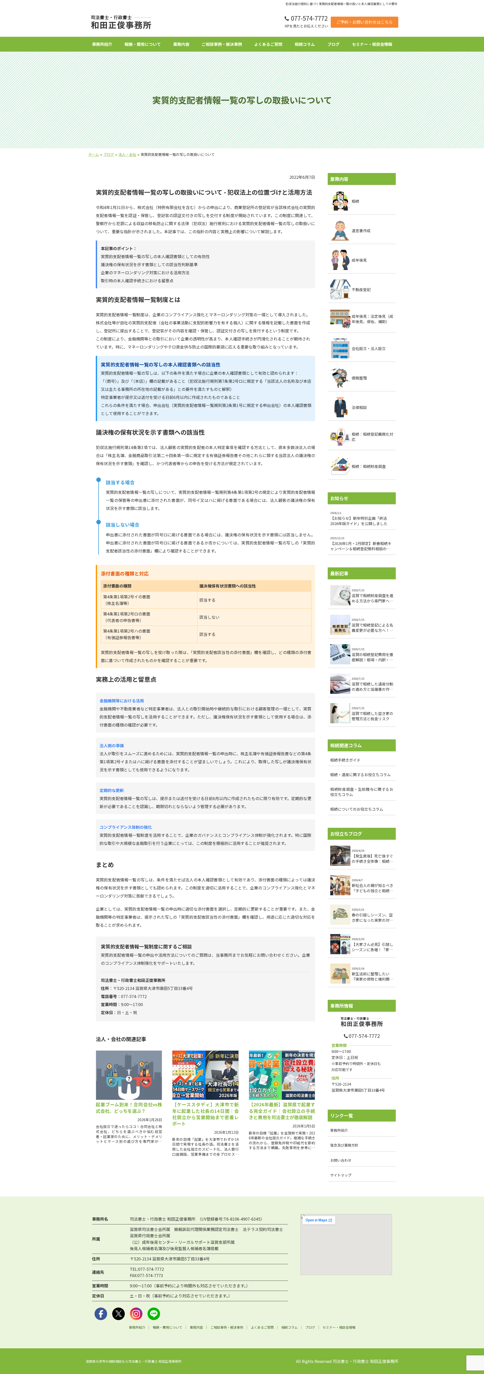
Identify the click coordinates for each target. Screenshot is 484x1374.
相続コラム (305, 44)
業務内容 (181, 44)
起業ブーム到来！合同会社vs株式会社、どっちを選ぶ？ (129, 1107)
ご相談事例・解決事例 (222, 44)
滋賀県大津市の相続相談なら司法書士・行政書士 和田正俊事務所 (134, 1361)
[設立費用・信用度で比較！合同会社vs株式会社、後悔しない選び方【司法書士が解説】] (129, 1075)
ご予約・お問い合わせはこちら (364, 22)
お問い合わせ (340, 1159)
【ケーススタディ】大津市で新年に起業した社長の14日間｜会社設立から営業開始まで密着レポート (205, 1114)
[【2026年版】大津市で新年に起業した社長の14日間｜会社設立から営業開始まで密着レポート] (205, 1075)
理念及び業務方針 (344, 1145)
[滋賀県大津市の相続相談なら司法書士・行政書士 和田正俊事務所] (121, 22)
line (153, 1314)
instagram (136, 1314)
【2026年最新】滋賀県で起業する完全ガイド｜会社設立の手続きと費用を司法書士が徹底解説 (282, 1110)
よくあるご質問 (268, 44)
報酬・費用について (143, 44)
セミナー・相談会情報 (372, 44)
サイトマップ (340, 1175)
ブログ (333, 44)
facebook (101, 1314)
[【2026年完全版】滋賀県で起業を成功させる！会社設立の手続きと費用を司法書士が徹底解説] (282, 1075)
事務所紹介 (102, 44)
